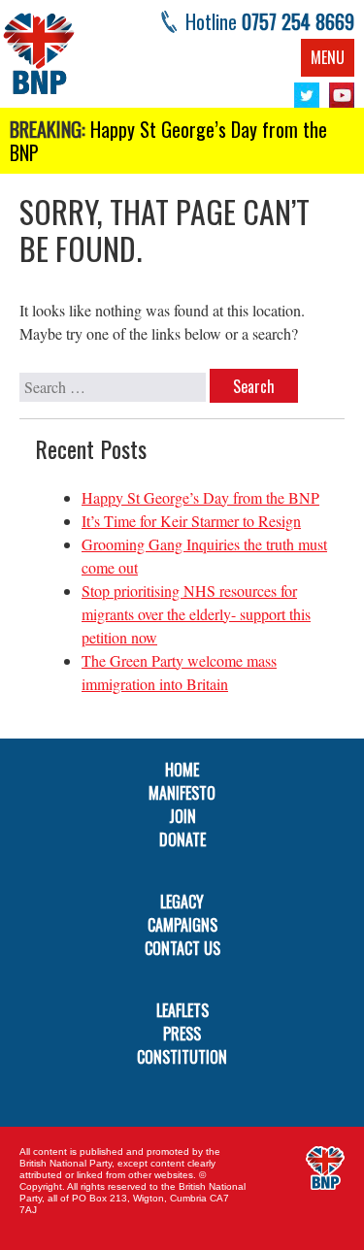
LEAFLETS (182, 1010)
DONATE (182, 839)
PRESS (182, 1033)
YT (341, 95)
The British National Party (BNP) (39, 53)
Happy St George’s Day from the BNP (168, 141)
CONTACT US (182, 948)
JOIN (182, 816)
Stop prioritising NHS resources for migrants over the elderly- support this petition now (196, 613)
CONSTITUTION (182, 1057)
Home (182, 769)
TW (306, 95)
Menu (328, 57)
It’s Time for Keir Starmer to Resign (191, 520)
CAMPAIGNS (182, 925)
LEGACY (182, 901)
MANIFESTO (182, 793)
